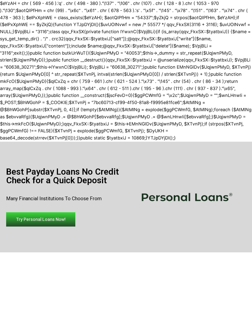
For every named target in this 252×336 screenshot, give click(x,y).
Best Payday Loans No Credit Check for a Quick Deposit (62, 176)
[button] (40, 219)
